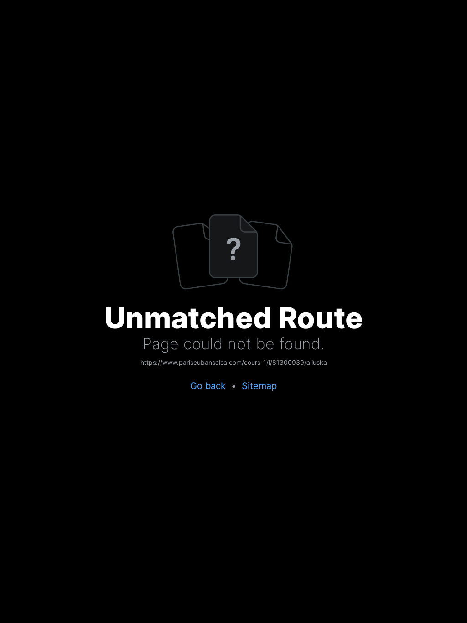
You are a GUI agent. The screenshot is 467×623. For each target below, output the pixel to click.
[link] (233, 363)
